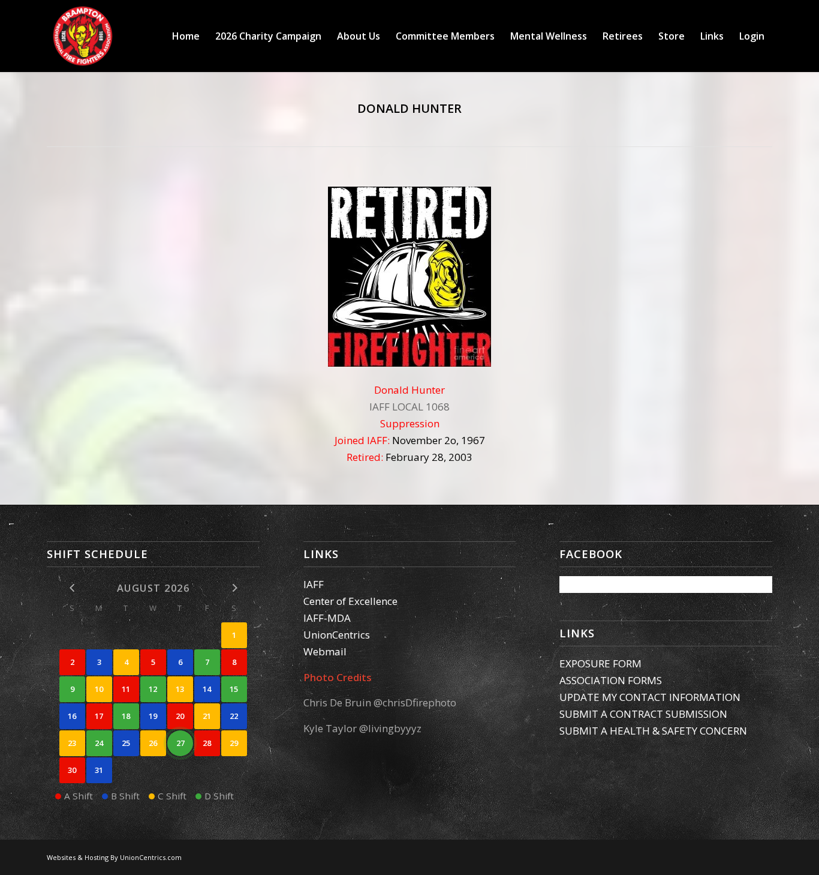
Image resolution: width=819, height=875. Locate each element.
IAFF (313, 584)
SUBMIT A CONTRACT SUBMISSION (643, 714)
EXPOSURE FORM (600, 663)
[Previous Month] (72, 587)
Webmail (325, 651)
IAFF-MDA (327, 618)
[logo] (83, 36)
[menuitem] (185, 36)
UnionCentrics (336, 635)
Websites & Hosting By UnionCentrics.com (114, 857)
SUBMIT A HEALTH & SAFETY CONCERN (653, 731)
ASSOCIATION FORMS (610, 680)
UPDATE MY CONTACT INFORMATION (649, 697)
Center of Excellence (350, 601)
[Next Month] (234, 587)
